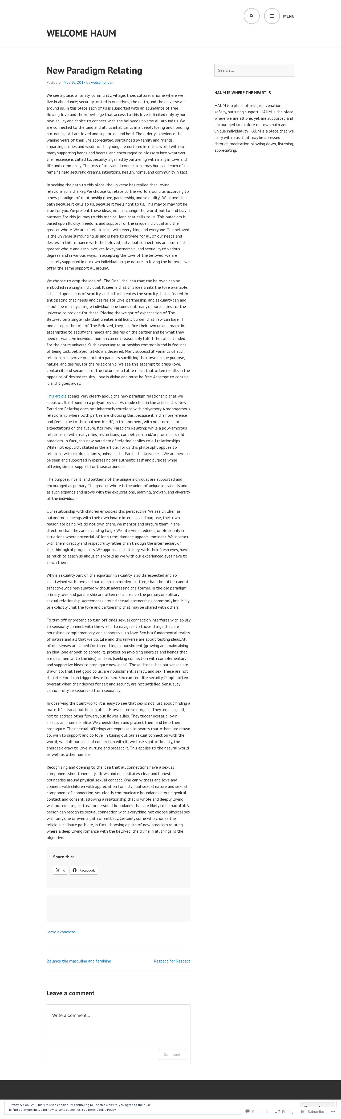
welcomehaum (102, 82)
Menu (288, 16)
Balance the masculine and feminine (79, 961)
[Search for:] (254, 70)
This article (57, 396)
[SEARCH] (252, 16)
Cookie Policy (106, 1110)
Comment (172, 1054)
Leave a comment (61, 931)
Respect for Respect (172, 961)
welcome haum (81, 33)
